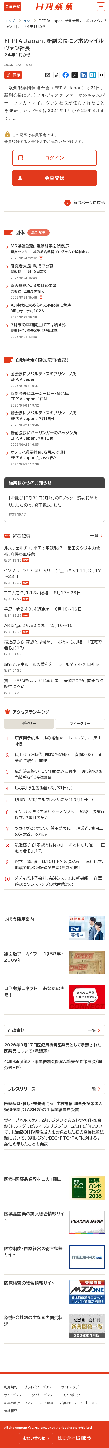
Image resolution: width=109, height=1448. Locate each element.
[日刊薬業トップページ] (54, 6)
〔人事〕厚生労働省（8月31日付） (47, 788)
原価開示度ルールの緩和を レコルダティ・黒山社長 (51, 664)
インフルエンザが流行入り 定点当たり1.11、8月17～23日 (52, 574)
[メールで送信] (47, 75)
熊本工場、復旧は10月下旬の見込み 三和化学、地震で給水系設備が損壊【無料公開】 (60, 865)
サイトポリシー (14, 1395)
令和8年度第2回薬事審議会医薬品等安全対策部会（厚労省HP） (53, 1065)
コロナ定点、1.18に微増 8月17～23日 (42, 593)
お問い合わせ (34, 1438)
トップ (10, 21)
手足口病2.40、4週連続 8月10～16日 (43, 609)
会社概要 (10, 1410)
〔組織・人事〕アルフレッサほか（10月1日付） (57, 800)
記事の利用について (19, 1402)
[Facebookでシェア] (65, 75)
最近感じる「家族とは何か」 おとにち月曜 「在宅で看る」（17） (53, 645)
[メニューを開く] (101, 6)
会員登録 (12, 6)
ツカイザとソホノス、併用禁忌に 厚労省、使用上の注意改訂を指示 (59, 831)
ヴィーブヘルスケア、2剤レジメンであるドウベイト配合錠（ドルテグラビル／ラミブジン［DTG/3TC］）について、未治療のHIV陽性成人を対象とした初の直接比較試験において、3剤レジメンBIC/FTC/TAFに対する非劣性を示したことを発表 (54, 1132)
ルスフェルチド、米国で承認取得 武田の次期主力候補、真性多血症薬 (52, 551)
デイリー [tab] (29, 723)
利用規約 (10, 1387)
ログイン (55, 158)
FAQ (93, 1402)
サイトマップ (70, 1387)
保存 (16, 75)
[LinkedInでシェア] (83, 75)
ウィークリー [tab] (80, 723)
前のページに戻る (89, 203)
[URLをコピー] (56, 75)
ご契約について (71, 1402)
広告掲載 (47, 1402)
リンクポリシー (72, 1395)
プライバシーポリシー (39, 1387)
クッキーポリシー (43, 1395)
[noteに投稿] (101, 75)
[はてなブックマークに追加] (92, 75)
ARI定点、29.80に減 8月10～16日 (40, 626)
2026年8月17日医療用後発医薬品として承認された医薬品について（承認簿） (52, 1048)
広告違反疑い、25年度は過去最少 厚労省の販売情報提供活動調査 (58, 774)
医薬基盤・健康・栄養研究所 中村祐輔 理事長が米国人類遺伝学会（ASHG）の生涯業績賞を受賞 (53, 1107)
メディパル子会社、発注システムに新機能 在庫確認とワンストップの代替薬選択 (58, 881)
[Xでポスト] (74, 75)
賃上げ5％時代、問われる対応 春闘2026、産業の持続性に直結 (53, 684)
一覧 (94, 536)
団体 (26, 21)
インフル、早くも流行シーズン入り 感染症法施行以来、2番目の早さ (60, 815)
